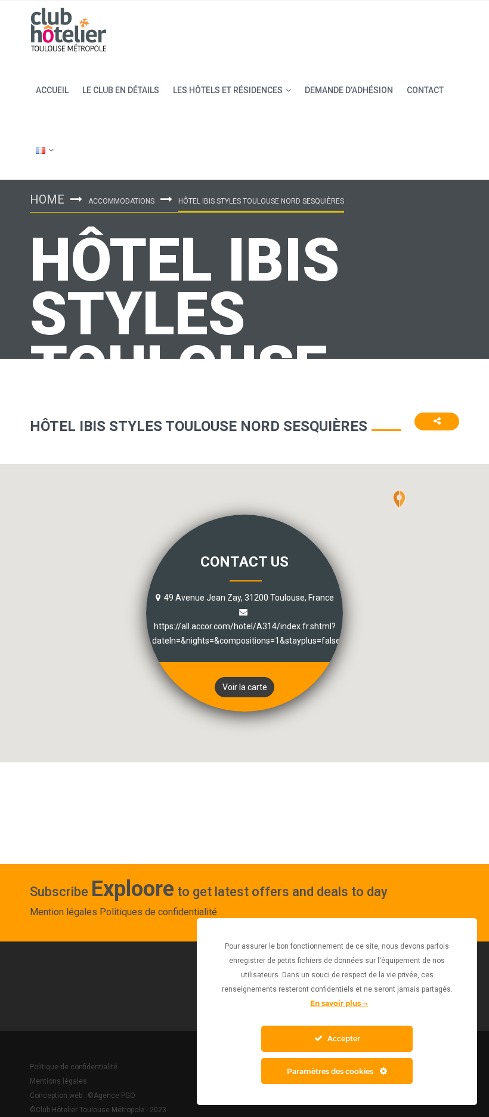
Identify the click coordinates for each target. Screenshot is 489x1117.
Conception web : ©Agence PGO (82, 1095)
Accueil (52, 90)
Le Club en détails (120, 90)
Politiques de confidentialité (158, 912)
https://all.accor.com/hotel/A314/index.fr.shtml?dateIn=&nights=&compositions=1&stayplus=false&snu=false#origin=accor (294, 633)
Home (47, 199)
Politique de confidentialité (73, 1067)
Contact (425, 90)
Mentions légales (58, 1081)
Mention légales (63, 912)
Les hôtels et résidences (228, 90)
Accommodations (121, 201)
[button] (399, 510)
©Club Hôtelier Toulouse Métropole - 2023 (98, 1110)
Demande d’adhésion (349, 90)
